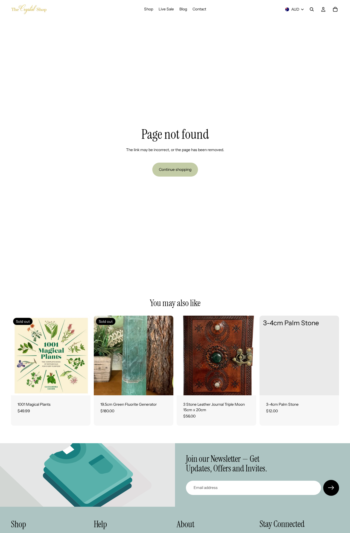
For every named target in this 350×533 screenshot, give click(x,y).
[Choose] (331, 387)
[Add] (248, 387)
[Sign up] (331, 488)
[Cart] (335, 9)
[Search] (312, 9)
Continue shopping (175, 169)
